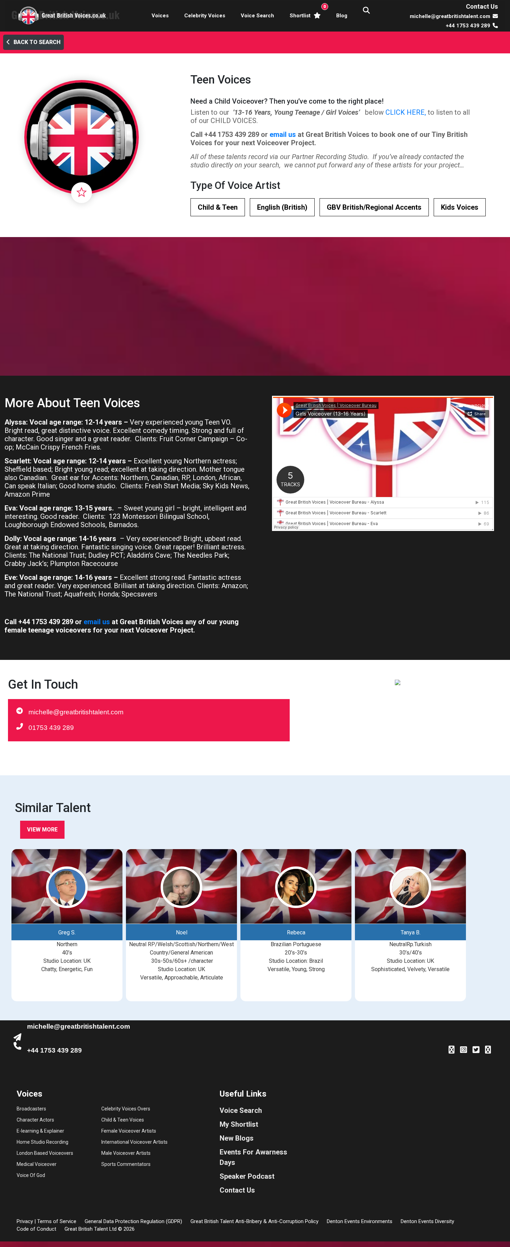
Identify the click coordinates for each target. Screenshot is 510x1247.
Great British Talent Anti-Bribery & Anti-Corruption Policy (254, 1221)
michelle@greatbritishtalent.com (76, 712)
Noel (181, 932)
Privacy (25, 1221)
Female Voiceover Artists (128, 1131)
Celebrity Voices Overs (125, 1108)
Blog (341, 15)
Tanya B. (410, 932)
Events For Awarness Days (253, 1157)
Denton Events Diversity (427, 1221)
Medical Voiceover (37, 1164)
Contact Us (482, 6)
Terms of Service (56, 1221)
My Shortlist (239, 1124)
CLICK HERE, (405, 112)
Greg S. (67, 932)
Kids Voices (459, 207)
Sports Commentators (126, 1164)
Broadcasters (31, 1108)
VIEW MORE (42, 829)
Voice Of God (31, 1175)
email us (283, 134)
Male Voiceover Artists (126, 1153)
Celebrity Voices (204, 15)
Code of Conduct (36, 1229)
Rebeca (296, 932)
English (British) (282, 207)
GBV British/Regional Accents (374, 207)
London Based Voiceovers (45, 1153)
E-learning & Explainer (40, 1131)
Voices (160, 15)
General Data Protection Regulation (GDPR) (133, 1221)
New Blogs (237, 1138)
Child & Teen (218, 207)
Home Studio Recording (42, 1142)
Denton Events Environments (359, 1221)
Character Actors (35, 1120)
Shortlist (306, 11)
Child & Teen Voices (122, 1120)
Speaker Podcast (247, 1176)
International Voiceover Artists (134, 1142)
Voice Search (257, 15)
